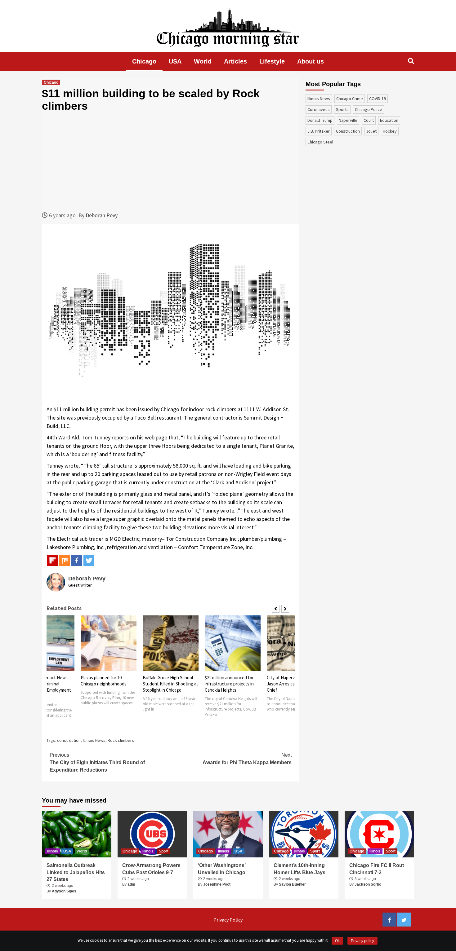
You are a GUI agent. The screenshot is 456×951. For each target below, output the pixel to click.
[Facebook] (76, 560)
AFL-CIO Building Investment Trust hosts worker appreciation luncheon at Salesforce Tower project (290, 690)
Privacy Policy (228, 920)
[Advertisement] (170, 161)
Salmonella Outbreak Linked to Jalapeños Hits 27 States (76, 872)
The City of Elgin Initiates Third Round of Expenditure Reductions (97, 762)
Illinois (52, 851)
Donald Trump (320, 120)
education (389, 120)
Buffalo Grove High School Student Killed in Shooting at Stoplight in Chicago (108, 684)
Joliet (371, 131)
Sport (163, 851)
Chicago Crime (349, 98)
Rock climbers (121, 740)
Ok (337, 941)
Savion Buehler (292, 884)
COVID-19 (377, 98)
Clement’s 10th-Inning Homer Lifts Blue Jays (299, 869)
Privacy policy (362, 941)
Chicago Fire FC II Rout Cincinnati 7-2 (376, 869)
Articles (235, 61)
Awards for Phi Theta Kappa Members (247, 758)
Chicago (144, 61)
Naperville (348, 120)
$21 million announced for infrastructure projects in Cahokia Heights (167, 684)
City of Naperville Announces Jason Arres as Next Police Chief (233, 684)
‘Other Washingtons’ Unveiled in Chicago (221, 869)
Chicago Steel (320, 142)
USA (175, 61)
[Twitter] (88, 560)
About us (310, 61)
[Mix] (64, 560)
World (203, 61)
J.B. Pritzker (318, 131)
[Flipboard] (52, 560)
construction (69, 740)
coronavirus (318, 109)
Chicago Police (368, 109)
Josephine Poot (216, 884)
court (369, 120)
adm (131, 884)
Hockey (390, 131)
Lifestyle (272, 61)
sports (342, 109)
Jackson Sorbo (368, 884)
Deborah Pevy (102, 215)
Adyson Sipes (64, 891)
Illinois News (94, 740)
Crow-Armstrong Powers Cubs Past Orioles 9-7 (151, 869)
